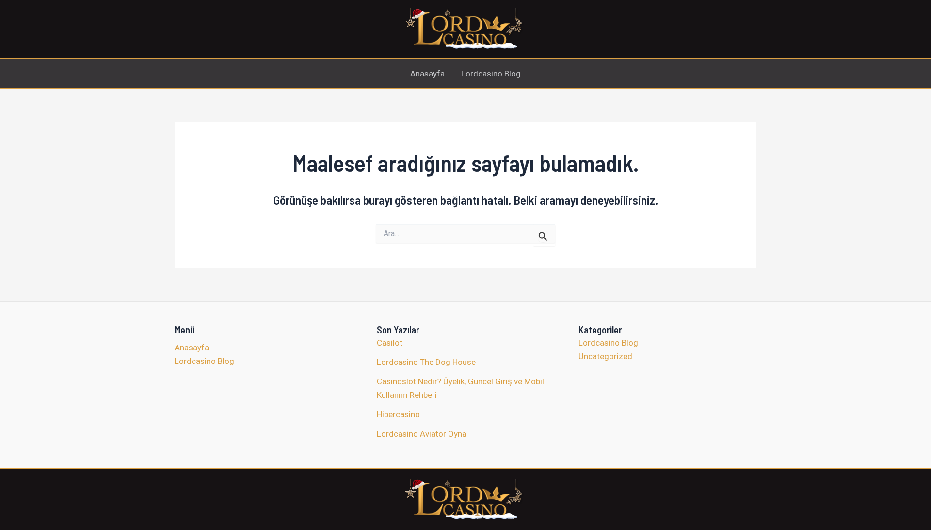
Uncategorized (605, 356)
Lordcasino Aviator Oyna (421, 434)
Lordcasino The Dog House (426, 362)
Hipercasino (398, 414)
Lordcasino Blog (491, 73)
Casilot (389, 343)
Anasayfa (427, 73)
